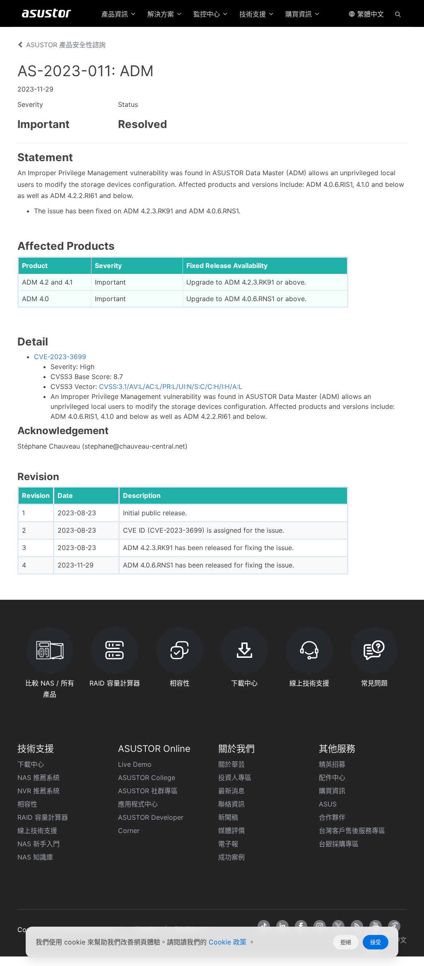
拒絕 (345, 942)
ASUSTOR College (146, 777)
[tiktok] (264, 926)
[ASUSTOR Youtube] (375, 926)
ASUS (328, 804)
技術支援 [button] (253, 14)
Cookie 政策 (228, 942)
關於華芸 (231, 764)
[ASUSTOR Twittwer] (338, 926)
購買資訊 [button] (299, 14)
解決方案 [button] (161, 14)
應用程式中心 (138, 804)
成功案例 (231, 857)
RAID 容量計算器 (42, 817)
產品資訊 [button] (115, 14)
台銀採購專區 (339, 844)
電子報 (228, 844)
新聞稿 (228, 817)
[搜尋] (398, 14)
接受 (375, 942)
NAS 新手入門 (38, 844)
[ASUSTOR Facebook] (301, 926)
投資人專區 (234, 777)
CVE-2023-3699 (60, 357)
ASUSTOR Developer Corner (150, 824)
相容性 (27, 804)
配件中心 (332, 777)
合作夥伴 (332, 817)
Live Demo (135, 764)
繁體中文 (369, 14)
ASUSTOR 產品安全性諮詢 (65, 45)
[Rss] (357, 926)
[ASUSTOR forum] (394, 926)
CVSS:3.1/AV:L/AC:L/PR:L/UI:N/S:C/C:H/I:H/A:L (170, 386)
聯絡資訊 (231, 804)
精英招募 (332, 764)
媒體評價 (231, 830)
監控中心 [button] (207, 14)
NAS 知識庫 (35, 857)
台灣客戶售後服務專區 (352, 830)
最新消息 (231, 791)
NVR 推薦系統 (38, 791)
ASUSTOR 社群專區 (148, 791)
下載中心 (30, 764)
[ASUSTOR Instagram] (319, 926)
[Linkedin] (282, 926)
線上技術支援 (37, 830)
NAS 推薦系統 (38, 777)
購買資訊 (332, 791)
